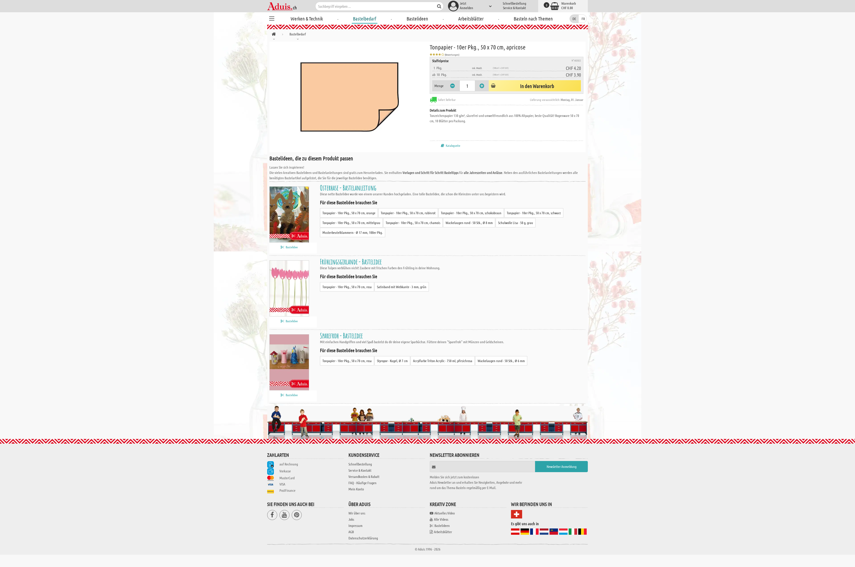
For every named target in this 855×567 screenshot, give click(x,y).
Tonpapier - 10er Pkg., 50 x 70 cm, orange (348, 213)
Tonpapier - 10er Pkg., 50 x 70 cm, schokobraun (471, 213)
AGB (351, 532)
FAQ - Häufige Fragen (362, 483)
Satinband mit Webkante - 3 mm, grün (401, 287)
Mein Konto (356, 489)
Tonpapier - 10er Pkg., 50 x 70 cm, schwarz (534, 213)
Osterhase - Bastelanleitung (348, 187)
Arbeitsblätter (471, 18)
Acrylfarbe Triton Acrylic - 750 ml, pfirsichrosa (442, 361)
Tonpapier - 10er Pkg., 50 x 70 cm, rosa (347, 287)
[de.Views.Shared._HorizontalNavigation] (273, 35)
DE (574, 18)
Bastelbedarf (364, 18)
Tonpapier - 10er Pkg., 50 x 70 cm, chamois (413, 222)
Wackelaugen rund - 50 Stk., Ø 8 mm (469, 222)
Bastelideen (417, 18)
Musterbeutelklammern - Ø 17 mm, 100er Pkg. (352, 232)
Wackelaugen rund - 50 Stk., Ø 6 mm (501, 361)
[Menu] (271, 17)
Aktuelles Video (444, 513)
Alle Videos (441, 519)
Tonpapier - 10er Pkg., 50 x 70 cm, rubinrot (408, 213)
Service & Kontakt (514, 8)
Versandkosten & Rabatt (363, 476)
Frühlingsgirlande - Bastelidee (351, 261)
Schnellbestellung (514, 3)
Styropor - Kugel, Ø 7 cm (392, 361)
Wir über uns (356, 513)
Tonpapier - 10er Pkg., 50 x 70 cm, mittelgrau (351, 222)
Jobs (351, 519)
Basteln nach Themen (533, 18)
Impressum (355, 525)
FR (583, 18)
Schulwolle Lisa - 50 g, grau (515, 222)
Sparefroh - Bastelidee (341, 335)
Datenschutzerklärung (363, 538)
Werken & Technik (307, 18)
